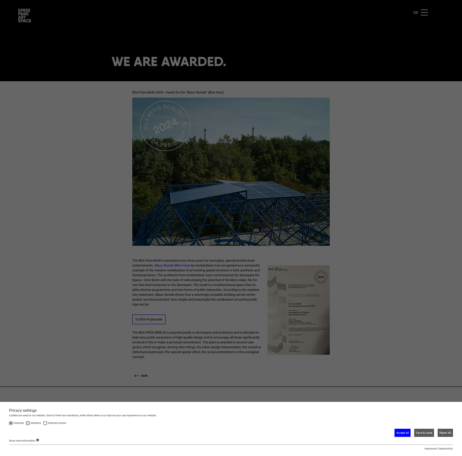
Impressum (430, 448)
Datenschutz (446, 448)
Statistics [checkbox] (35, 423)
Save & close (424, 433)
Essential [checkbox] (19, 423)
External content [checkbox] (57, 423)
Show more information (22, 440)
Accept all (402, 433)
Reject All (445, 433)
